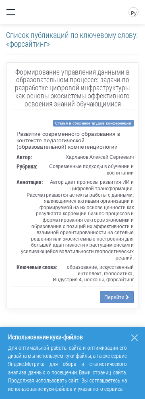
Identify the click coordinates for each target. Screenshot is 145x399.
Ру (134, 12)
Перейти (115, 296)
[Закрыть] (134, 337)
